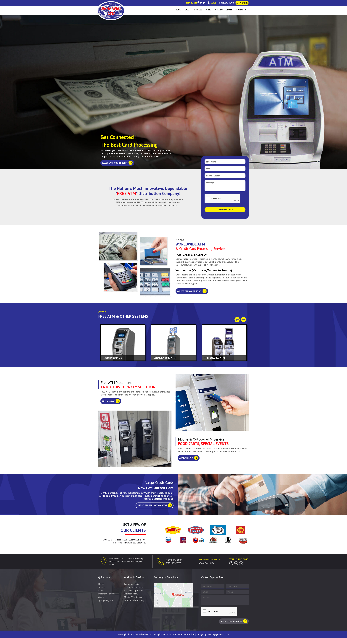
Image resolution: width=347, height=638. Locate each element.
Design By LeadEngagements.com (213, 634)
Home (101, 584)
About (101, 597)
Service (101, 587)
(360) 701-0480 (206, 563)
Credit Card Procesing (134, 600)
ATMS (208, 10)
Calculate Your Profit (114, 162)
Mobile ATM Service (133, 597)
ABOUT (187, 10)
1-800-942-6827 (174, 559)
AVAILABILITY (186, 458)
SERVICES (198, 10)
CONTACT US (241, 10)
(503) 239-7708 (226, 2)
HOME (178, 10)
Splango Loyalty (105, 600)
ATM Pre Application (133, 590)
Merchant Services (106, 593)
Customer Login (131, 584)
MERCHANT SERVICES (223, 10)
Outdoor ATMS (131, 593)
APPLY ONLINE (242, 3)
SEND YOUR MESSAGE (231, 621)
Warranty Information (184, 634)
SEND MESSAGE (225, 209)
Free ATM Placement (134, 587)
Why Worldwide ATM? (189, 291)
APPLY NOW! (108, 401)
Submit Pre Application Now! (152, 505)
